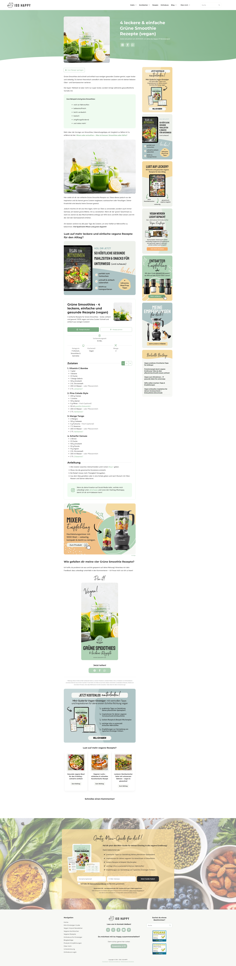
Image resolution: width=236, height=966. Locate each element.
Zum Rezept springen (75, 70)
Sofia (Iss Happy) (152, 39)
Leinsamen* (78, 389)
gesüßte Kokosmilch (83, 406)
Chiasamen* (78, 456)
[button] (122, 45)
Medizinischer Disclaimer (127, 961)
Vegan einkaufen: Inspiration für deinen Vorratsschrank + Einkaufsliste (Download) (155, 391)
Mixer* (111, 467)
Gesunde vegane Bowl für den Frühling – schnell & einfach (76, 771)
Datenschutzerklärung (98, 884)
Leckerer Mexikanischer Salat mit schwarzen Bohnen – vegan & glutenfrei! (123, 771)
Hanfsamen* (78, 412)
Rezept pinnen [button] (117, 330)
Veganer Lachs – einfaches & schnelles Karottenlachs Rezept (99, 771)
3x (130, 363)
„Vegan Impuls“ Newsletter (136, 890)
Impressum (105, 961)
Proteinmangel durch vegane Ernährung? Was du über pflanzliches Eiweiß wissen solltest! (157, 371)
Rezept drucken (84, 330)
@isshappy (93, 490)
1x (123, 363)
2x (126, 363)
